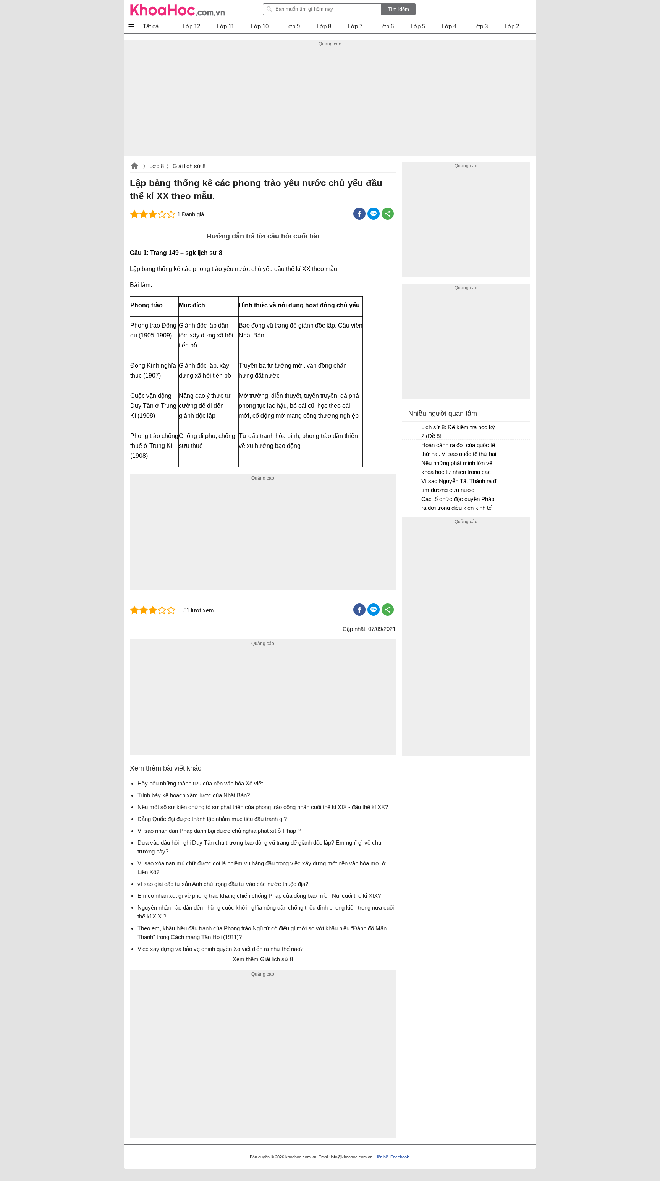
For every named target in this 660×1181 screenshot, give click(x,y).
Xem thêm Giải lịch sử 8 (263, 959)
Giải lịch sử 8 (189, 166)
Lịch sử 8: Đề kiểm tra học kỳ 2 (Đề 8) (458, 431)
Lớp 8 (156, 166)
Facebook (399, 1157)
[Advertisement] (330, 102)
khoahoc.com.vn (134, 166)
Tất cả (151, 26)
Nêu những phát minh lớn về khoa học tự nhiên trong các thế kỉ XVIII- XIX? (456, 468)
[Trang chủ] (177, 9)
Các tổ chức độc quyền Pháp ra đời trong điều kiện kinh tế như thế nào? (457, 504)
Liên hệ (381, 1157)
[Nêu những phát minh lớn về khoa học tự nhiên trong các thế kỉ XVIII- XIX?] (412, 467)
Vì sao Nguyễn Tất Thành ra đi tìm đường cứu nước (459, 485)
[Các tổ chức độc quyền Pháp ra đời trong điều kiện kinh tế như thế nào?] (412, 502)
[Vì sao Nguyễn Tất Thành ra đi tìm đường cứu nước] (412, 485)
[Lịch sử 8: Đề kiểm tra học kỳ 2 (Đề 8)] (412, 431)
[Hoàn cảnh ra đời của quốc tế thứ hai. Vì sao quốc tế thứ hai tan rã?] (412, 449)
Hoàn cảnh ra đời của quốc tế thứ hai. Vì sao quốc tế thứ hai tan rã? (458, 450)
